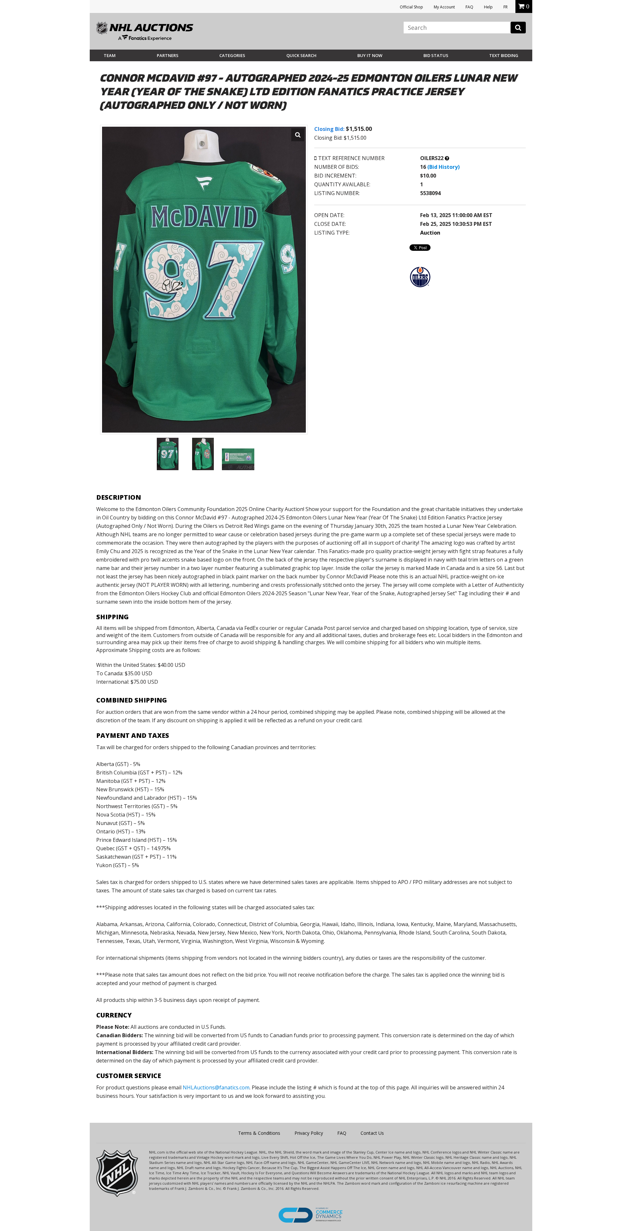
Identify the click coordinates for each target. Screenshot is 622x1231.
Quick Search (301, 55)
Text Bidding (503, 55)
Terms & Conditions (259, 1133)
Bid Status (435, 55)
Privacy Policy (308, 1133)
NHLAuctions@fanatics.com (216, 1087)
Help (488, 7)
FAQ (469, 7)
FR (505, 7)
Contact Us (372, 1133)
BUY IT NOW (369, 55)
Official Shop (411, 7)
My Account (444, 7)
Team (110, 55)
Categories (232, 55)
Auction (430, 232)
